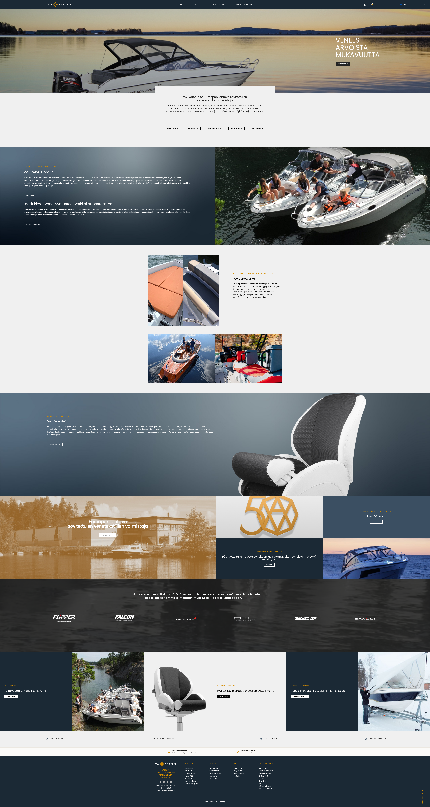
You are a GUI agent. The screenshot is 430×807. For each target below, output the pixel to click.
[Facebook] (161, 782)
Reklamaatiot (263, 776)
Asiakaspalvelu (244, 4)
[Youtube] (167, 782)
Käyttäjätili (262, 781)
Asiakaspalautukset (265, 773)
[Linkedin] (164, 782)
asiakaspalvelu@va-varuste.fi (163, 739)
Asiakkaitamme (239, 773)
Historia (237, 776)
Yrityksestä (238, 771)
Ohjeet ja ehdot (264, 768)
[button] (364, 4)
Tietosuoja (262, 778)
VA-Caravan (213, 778)
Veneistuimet (214, 771)
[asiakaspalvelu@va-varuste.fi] (150, 739)
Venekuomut (213, 768)
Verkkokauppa (217, 4)
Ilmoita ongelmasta (265, 789)
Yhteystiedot (238, 768)
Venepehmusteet (215, 773)
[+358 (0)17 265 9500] (47, 739)
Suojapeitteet (214, 776)
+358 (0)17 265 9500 (57, 739)
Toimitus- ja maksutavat (267, 771)
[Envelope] (171, 782)
